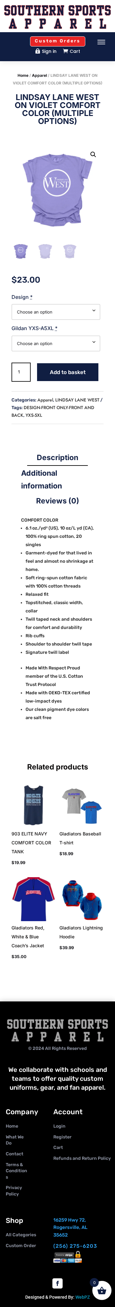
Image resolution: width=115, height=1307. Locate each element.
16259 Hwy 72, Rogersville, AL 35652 (70, 1227)
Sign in (49, 51)
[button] (93, 154)
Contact (14, 1154)
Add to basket (68, 372)
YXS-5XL (34, 415)
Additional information (41, 479)
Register (62, 1137)
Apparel (39, 75)
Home (23, 75)
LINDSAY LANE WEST (77, 400)
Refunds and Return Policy (82, 1158)
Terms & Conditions (16, 1171)
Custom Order (21, 1245)
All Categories (21, 1235)
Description (57, 457)
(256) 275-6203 (75, 1246)
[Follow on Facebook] (57, 1283)
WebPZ (82, 1297)
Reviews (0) (57, 500)
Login (59, 1126)
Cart (75, 51)
